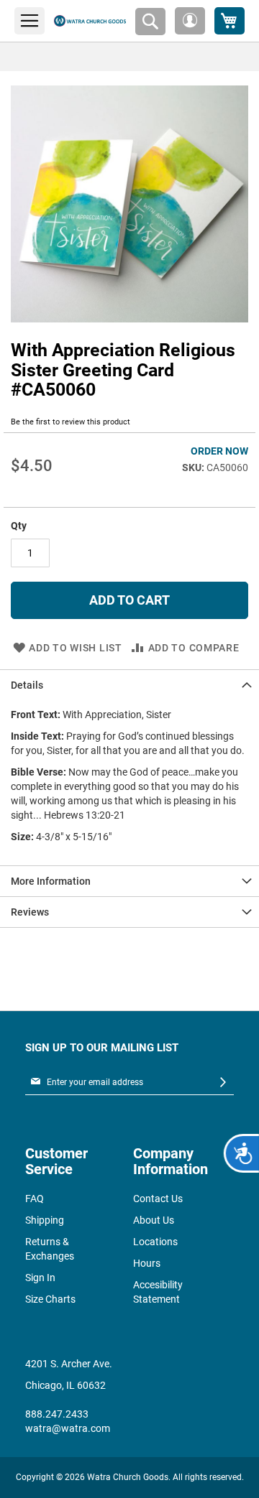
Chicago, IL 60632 (65, 1385)
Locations (155, 1241)
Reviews (30, 912)
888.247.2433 (56, 1414)
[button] (190, 20)
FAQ (34, 1198)
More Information (51, 881)
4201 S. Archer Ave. (68, 1363)
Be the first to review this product (70, 422)
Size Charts (50, 1299)
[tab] (129, 684)
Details (27, 685)
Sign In (40, 1277)
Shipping (44, 1220)
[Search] (150, 21)
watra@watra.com (67, 1428)
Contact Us (158, 1198)
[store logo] (90, 21)
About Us (153, 1220)
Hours (146, 1263)
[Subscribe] (223, 1082)
